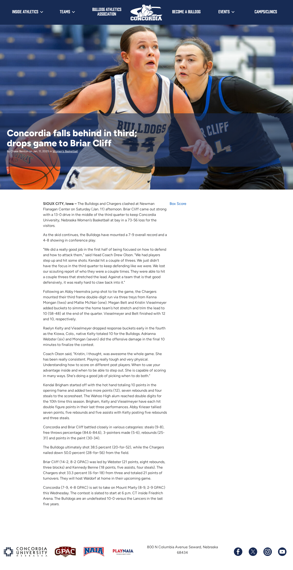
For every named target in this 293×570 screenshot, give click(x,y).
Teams (65, 11)
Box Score (178, 203)
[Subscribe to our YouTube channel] (282, 551)
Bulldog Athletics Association (106, 11)
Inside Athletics (25, 11)
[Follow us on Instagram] (267, 551)
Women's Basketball (65, 151)
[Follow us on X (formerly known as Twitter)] (252, 551)
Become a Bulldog (186, 11)
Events (224, 11)
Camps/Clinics (266, 11)
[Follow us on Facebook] (238, 551)
